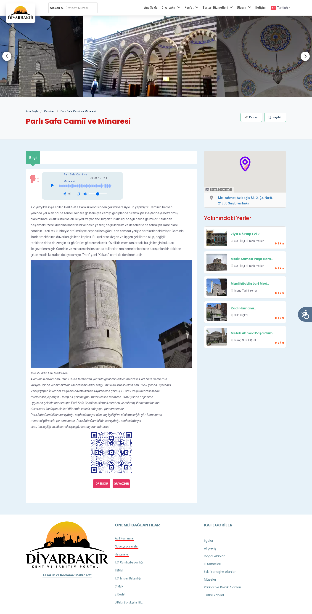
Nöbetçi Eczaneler (126, 546)
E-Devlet (120, 594)
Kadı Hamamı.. (243, 308)
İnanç (238, 290)
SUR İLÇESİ (241, 241)
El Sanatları (212, 564)
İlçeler (208, 540)
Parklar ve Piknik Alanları (222, 587)
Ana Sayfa (151, 7)
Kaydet (276, 117)
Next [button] (305, 56)
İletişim (260, 7)
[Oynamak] (52, 186)
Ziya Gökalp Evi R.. (246, 234)
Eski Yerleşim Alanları (220, 571)
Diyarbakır (168, 7)
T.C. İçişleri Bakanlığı (128, 578)
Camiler (49, 111)
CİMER (119, 586)
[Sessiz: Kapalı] (85, 193)
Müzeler (210, 579)
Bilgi (33, 158)
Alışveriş (210, 548)
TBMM (119, 570)
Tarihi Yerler (256, 241)
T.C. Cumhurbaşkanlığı (129, 562)
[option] (160, 56)
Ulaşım (241, 7)
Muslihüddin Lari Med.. (250, 283)
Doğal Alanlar (214, 556)
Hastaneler (122, 554)
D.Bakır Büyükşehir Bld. (129, 602)
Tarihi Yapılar (214, 595)
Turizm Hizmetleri (215, 7)
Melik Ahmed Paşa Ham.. (252, 259)
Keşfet (189, 7)
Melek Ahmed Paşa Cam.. (252, 333)
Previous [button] (7, 56)
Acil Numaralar (124, 538)
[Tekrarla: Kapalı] (78, 193)
